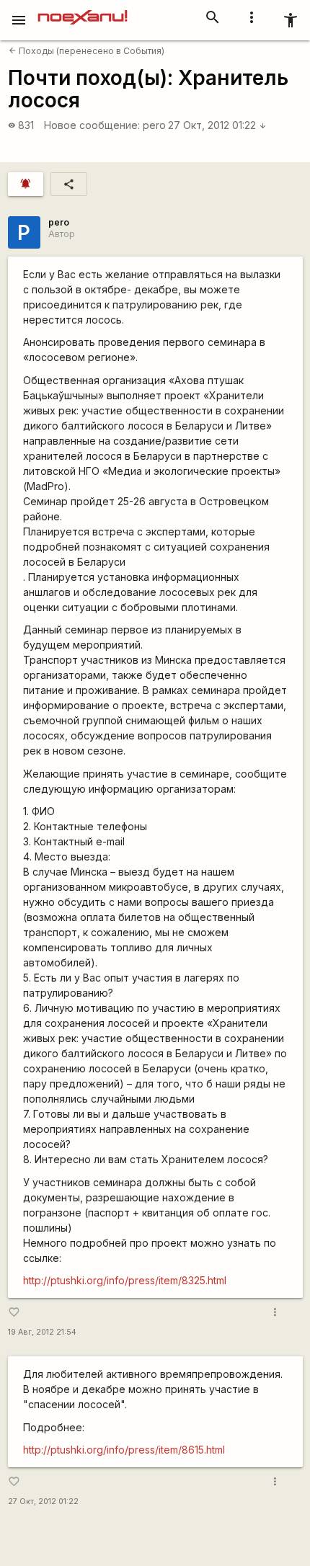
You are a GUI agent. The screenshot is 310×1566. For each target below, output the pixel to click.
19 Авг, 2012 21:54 (42, 1332)
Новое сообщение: (92, 125)
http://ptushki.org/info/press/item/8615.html (124, 1449)
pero (154, 125)
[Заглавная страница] (82, 10)
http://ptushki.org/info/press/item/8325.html (124, 1280)
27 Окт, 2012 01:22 (217, 125)
